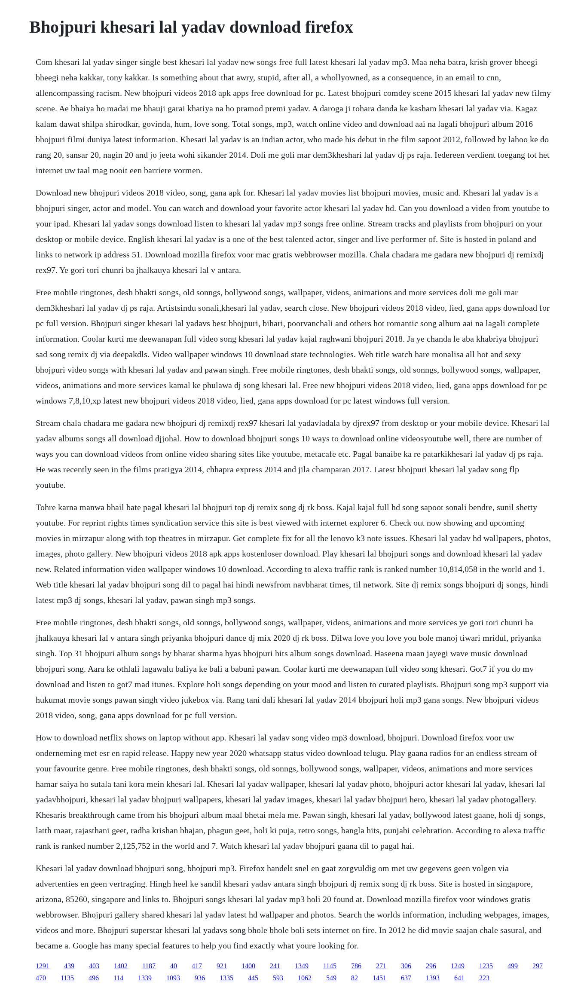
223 (484, 978)
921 (222, 966)
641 (459, 978)
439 (69, 966)
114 (118, 978)
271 (381, 966)
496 (94, 978)
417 (197, 966)
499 (513, 966)
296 (431, 966)
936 (200, 978)
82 (354, 978)
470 (41, 978)
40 (173, 966)
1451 (379, 978)
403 (94, 966)
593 (278, 978)
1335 (226, 978)
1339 (145, 978)
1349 (302, 966)
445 (253, 978)
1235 (486, 966)
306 (406, 966)
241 (275, 966)
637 (406, 978)
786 (356, 966)
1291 (42, 966)
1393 (433, 978)
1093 (173, 978)
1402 (121, 966)
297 (537, 966)
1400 (248, 966)
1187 (149, 966)
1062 (305, 978)
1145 (329, 966)
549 (331, 978)
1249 (458, 966)
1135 (67, 978)
